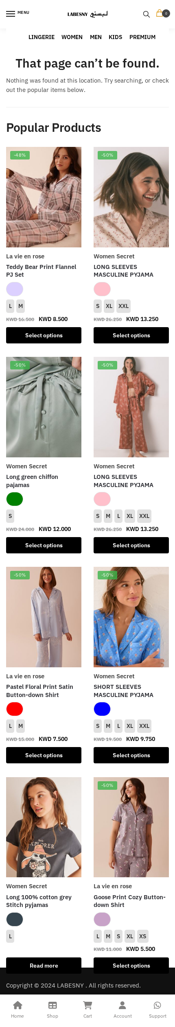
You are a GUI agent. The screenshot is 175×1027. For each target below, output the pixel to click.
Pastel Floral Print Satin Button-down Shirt (39, 691)
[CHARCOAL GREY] (14, 919)
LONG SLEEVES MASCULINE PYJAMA (123, 271)
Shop (52, 1016)
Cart (87, 1016)
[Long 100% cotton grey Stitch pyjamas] (43, 827)
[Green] (14, 499)
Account (123, 1016)
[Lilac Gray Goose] (102, 919)
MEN (96, 37)
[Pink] (102, 289)
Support (157, 1016)
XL (109, 306)
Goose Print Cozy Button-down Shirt (130, 901)
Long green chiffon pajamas (32, 481)
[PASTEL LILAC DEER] (14, 289)
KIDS (115, 37)
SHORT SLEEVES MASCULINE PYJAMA (123, 691)
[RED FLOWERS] (14, 709)
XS (143, 936)
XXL (123, 306)
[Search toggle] (146, 14)
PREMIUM (142, 37)
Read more (44, 965)
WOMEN (72, 37)
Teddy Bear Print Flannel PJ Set (41, 271)
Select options (44, 335)
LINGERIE (41, 37)
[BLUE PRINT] (102, 709)
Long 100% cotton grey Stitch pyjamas (39, 901)
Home (17, 1016)
